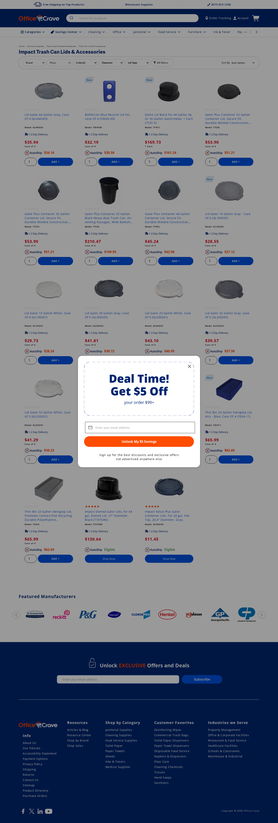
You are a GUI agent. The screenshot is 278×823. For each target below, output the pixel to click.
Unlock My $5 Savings (139, 441)
